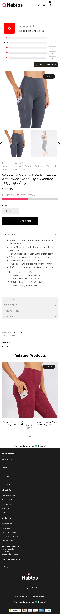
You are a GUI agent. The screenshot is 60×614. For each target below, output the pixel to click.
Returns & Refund (9, 532)
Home (5, 163)
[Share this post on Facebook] (2, 346)
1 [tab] (30, 436)
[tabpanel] (30, 396)
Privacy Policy (8, 540)
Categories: (6, 335)
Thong (4, 463)
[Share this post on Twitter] (8, 346)
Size (4, 205)
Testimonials (7, 504)
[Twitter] (27, 588)
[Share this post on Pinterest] (12, 346)
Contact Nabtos (8, 500)
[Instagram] (36, 588)
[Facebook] (23, 588)
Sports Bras (6, 480)
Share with (7, 342)
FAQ (4, 512)
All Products (7, 459)
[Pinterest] (32, 588)
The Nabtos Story (9, 496)
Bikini (4, 468)
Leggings (15, 335)
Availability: (7, 332)
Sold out (25, 221)
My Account (7, 524)
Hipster (5, 472)
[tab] (30, 234)
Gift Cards (6, 484)
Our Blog (6, 508)
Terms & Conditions (10, 536)
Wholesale (6, 528)
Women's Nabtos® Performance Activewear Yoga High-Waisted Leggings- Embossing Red (30, 423)
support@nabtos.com (11, 554)
